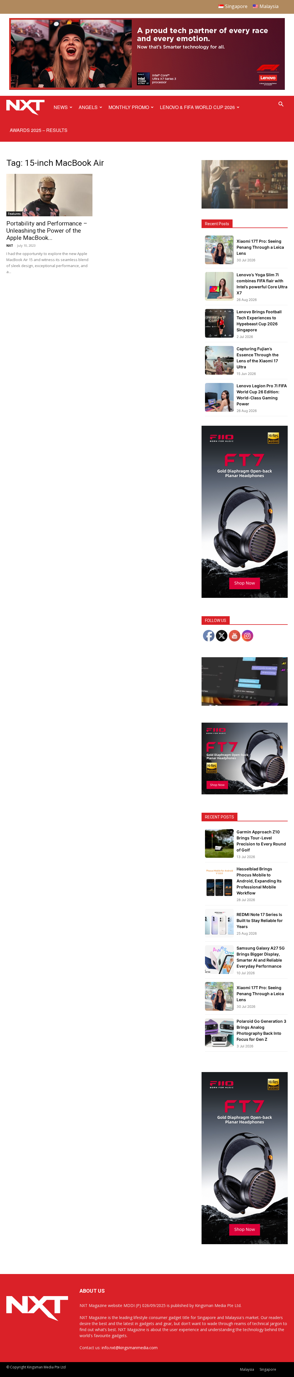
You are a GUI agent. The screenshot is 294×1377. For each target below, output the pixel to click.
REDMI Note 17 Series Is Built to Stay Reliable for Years (260, 920)
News (61, 107)
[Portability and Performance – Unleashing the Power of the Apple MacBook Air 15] (49, 195)
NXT (9, 245)
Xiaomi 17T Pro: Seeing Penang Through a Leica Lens (260, 247)
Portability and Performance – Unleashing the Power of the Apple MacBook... (46, 230)
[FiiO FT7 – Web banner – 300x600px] (245, 596)
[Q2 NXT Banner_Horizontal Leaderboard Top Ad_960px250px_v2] (147, 88)
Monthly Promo (129, 107)
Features (14, 214)
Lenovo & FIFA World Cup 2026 (197, 107)
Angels (88, 107)
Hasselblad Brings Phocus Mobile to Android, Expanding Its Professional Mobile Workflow (259, 880)
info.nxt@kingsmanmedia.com (130, 1347)
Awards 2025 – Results (38, 130)
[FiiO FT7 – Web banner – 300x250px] (245, 793)
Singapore (268, 1369)
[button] (281, 105)
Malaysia (247, 1369)
